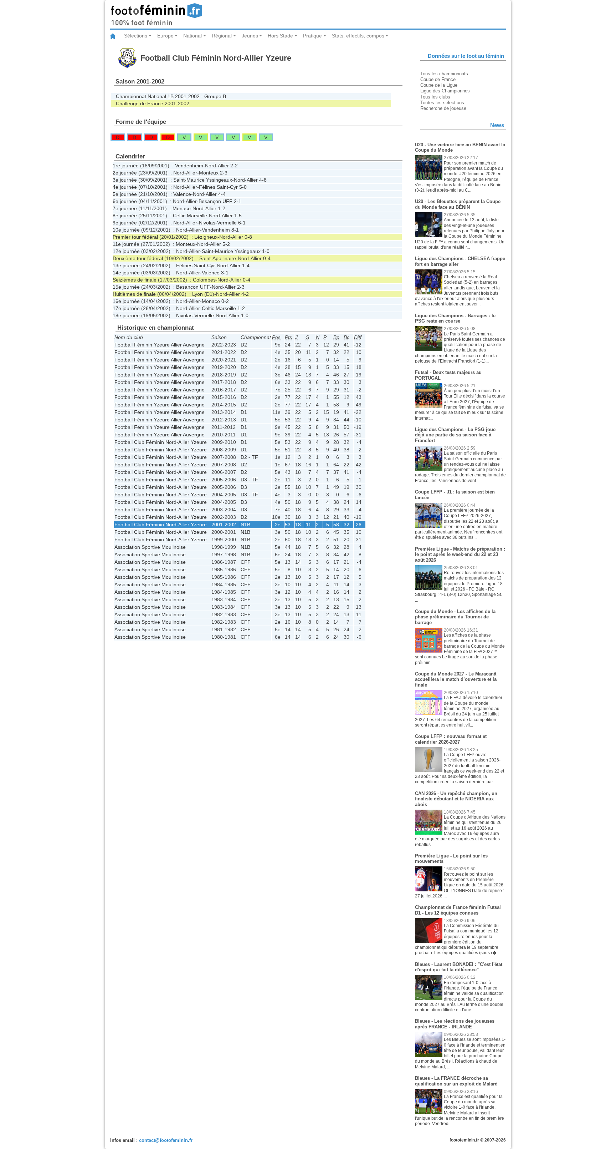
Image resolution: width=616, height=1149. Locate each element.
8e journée (125, 215)
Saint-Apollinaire (217, 258)
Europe (165, 36)
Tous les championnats (444, 73)
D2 (244, 345)
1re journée (126, 165)
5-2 (226, 244)
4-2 (245, 294)
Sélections (135, 36)
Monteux (209, 173)
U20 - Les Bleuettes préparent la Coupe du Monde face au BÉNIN (457, 204)
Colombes (204, 280)
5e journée (125, 194)
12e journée (126, 251)
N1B (245, 524)
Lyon (197, 294)
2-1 (237, 201)
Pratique (312, 36)
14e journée (126, 272)
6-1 (242, 223)
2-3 (223, 173)
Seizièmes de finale (134, 280)
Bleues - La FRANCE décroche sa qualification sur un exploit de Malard (456, 1081)
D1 (244, 412)
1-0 (266, 251)
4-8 (263, 180)
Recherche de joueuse (443, 108)
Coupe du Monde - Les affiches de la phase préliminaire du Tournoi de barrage (455, 617)
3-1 (225, 272)
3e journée (125, 180)
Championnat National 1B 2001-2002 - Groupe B (171, 96)
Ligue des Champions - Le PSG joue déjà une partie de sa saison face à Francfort (455, 435)
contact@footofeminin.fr (165, 1140)
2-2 (234, 165)
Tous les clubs (435, 97)
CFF (246, 562)
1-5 (238, 215)
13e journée (126, 265)
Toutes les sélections (442, 102)
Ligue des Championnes (445, 90)
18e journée (126, 315)
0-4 (267, 258)
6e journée (125, 201)
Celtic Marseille (190, 215)
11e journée (126, 244)
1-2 (221, 208)
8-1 (235, 230)
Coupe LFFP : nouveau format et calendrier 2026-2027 (451, 739)
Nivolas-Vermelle (218, 223)
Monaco (182, 208)
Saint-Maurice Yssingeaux (202, 180)
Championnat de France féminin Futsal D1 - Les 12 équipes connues (458, 910)
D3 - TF (249, 479)
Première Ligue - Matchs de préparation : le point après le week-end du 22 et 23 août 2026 (460, 554)
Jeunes (250, 36)
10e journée (126, 230)
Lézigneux (205, 237)
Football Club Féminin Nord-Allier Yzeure (160, 442)
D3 (244, 487)
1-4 (246, 265)
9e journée (125, 223)
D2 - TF (249, 457)
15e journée (126, 287)
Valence (182, 194)
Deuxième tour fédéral (138, 258)
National (192, 36)
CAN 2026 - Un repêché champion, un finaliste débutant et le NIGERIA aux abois (456, 799)
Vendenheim (189, 165)
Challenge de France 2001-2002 (152, 103)
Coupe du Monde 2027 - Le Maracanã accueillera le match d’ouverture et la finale (456, 679)
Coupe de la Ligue (438, 85)
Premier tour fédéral (135, 237)
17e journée (126, 308)
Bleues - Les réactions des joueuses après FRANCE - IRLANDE (454, 1023)
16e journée (126, 301)
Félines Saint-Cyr (218, 187)
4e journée (125, 187)
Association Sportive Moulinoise (150, 547)
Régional (222, 36)
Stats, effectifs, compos (358, 36)
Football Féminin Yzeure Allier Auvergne (159, 345)
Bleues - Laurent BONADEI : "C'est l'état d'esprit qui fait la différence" (458, 967)
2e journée (125, 173)
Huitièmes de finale (134, 294)
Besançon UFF (215, 201)
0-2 (225, 301)
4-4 (222, 194)
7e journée (125, 208)
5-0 (243, 187)
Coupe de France (438, 79)
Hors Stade (280, 36)
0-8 (248, 237)
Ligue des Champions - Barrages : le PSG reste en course (455, 318)
